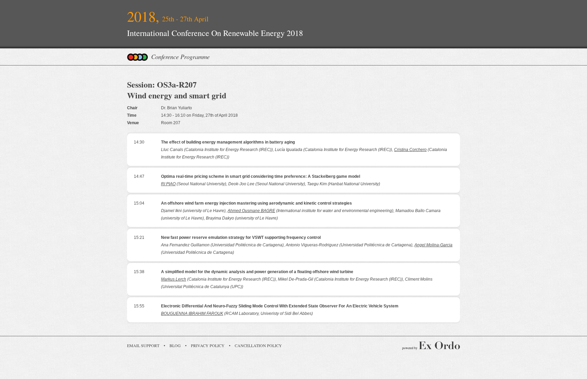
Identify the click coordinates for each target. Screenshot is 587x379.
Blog (175, 345)
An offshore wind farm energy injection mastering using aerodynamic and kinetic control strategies (256, 203)
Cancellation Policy (258, 345)
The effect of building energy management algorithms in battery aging (228, 142)
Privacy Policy (208, 345)
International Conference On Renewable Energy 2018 (215, 32)
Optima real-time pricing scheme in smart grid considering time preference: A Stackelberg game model (260, 176)
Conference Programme (180, 56)
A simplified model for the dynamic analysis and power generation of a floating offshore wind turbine (257, 271)
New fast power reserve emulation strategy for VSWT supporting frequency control (241, 237)
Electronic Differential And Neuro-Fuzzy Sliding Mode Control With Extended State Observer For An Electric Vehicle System (279, 306)
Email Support (143, 345)
